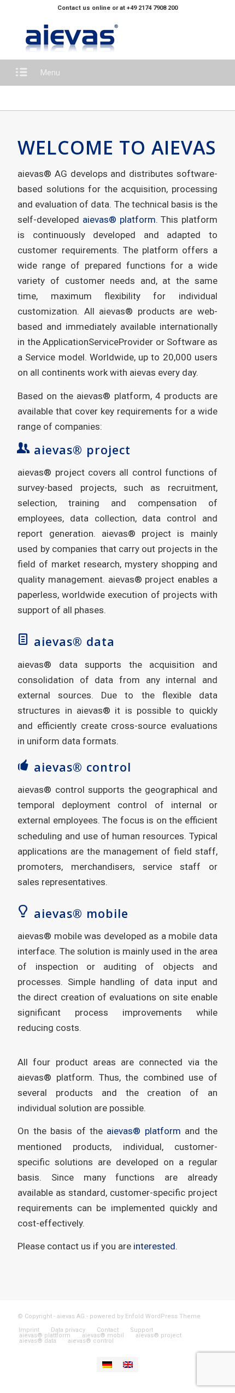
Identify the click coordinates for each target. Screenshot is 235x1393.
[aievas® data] (23, 639)
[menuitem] (29, 1330)
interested (154, 1246)
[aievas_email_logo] (97, 38)
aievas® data (74, 641)
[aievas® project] (23, 448)
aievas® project (82, 450)
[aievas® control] (23, 765)
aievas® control (82, 767)
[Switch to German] (107, 1364)
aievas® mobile (81, 913)
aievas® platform (119, 219)
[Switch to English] (128, 1364)
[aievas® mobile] (23, 911)
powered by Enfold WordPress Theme (145, 1316)
